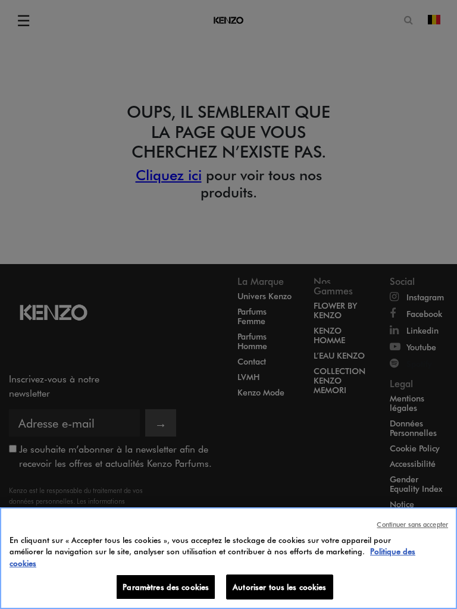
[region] (228, 558)
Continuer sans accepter (412, 524)
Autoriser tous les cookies (279, 587)
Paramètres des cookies (166, 587)
